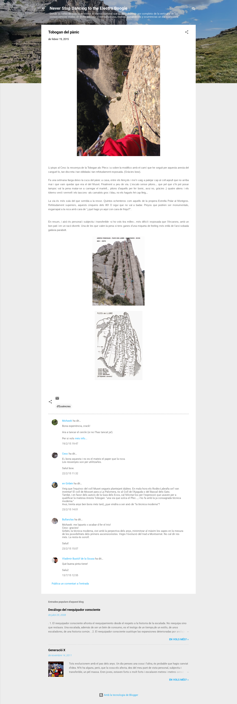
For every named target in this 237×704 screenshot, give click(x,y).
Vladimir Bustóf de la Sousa (78, 558)
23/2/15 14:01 (70, 509)
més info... (81, 438)
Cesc (65, 453)
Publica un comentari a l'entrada (70, 583)
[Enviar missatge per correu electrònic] (57, 399)
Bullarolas (68, 519)
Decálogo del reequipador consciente (74, 609)
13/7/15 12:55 (70, 575)
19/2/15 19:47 (70, 443)
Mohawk (67, 420)
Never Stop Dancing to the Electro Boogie (88, 8)
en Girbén (67, 483)
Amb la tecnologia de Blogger (120, 695)
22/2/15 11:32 (70, 473)
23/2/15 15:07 (70, 548)
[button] (187, 32)
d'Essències (64, 406)
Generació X (56, 650)
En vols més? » (179, 639)
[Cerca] (194, 9)
